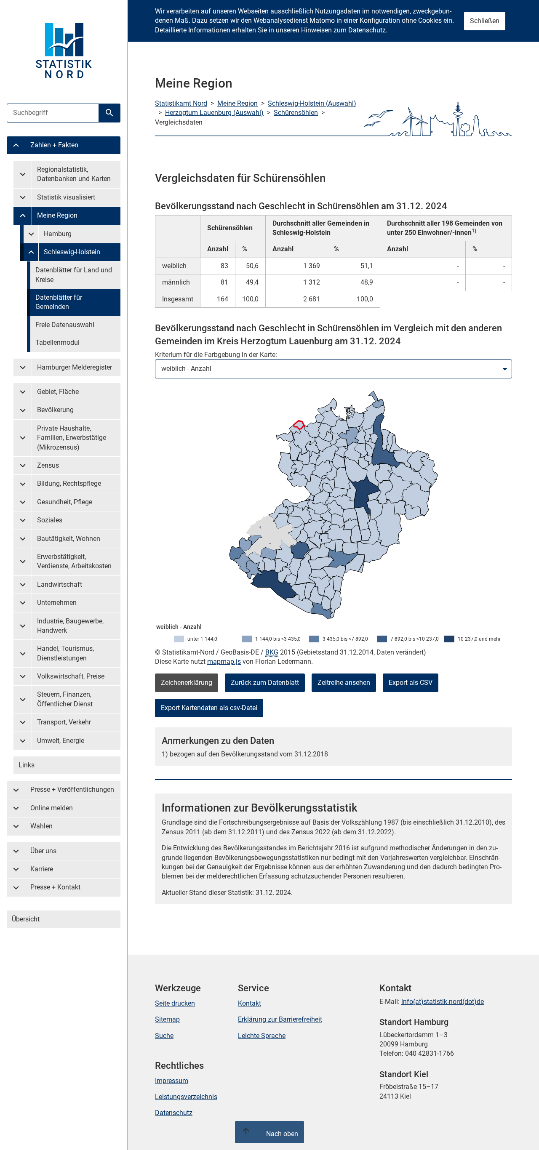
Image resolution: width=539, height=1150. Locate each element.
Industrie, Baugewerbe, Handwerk (70, 625)
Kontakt (249, 1003)
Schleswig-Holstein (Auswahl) (312, 103)
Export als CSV (410, 683)
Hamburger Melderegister (74, 367)
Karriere (41, 869)
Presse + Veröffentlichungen (72, 789)
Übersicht (26, 919)
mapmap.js (224, 662)
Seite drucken (175, 1003)
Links (27, 765)
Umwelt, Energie (60, 741)
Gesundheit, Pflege (64, 502)
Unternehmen (57, 603)
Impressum (171, 1081)
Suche (164, 1036)
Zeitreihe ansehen (344, 683)
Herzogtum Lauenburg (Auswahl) (214, 113)
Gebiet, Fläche (58, 392)
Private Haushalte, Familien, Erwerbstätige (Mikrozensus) (71, 437)
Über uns (43, 851)
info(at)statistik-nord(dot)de (442, 1002)
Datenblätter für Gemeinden (58, 302)
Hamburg (58, 234)
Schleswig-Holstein (72, 252)
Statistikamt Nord (181, 103)
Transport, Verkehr (64, 722)
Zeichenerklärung (186, 683)
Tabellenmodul (57, 342)
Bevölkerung (55, 410)
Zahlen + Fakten (54, 145)
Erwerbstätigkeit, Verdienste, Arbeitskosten (74, 561)
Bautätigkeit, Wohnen (68, 539)
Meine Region (57, 215)
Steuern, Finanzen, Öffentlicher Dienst (65, 699)
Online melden (51, 808)
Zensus (48, 465)
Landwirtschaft (59, 584)
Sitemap (167, 1019)
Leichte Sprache (262, 1036)
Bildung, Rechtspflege (69, 483)
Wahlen (41, 826)
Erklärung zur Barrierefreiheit (280, 1019)
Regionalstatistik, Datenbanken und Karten (74, 174)
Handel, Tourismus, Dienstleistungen (65, 653)
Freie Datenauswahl (64, 325)
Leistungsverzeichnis (186, 1097)
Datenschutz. (367, 30)
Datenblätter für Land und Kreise (73, 274)
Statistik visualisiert (66, 197)
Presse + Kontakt (55, 887)
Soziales (49, 520)
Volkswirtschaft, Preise (70, 676)
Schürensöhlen (296, 113)
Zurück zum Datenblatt (265, 683)
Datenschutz (173, 1113)
